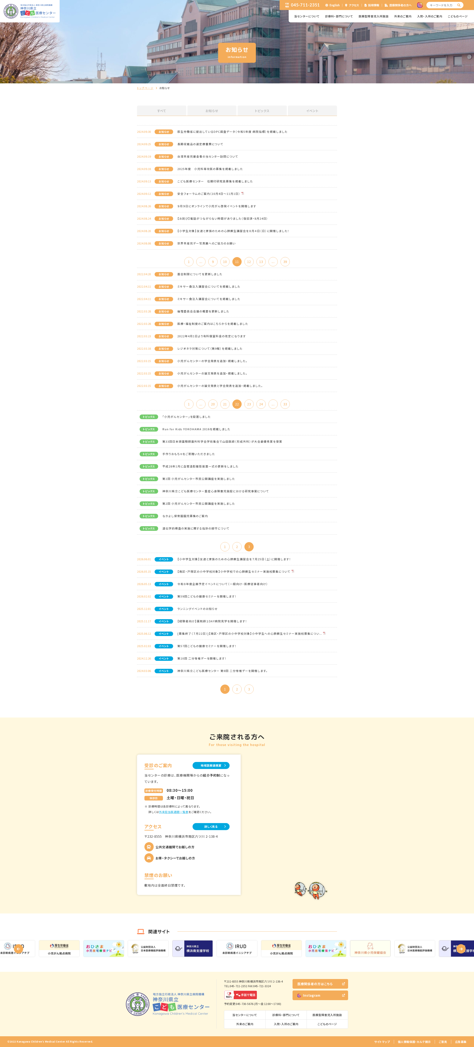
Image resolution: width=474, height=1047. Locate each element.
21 (225, 404)
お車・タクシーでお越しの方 (175, 858)
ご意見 (443, 1042)
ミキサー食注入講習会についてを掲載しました (208, 286)
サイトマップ (382, 1042)
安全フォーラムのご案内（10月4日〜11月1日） (208, 194)
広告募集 (461, 1042)
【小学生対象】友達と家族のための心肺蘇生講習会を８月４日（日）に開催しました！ (233, 231)
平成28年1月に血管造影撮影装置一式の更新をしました (200, 466)
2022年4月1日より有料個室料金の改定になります (211, 336)
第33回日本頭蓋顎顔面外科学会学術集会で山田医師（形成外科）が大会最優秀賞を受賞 (222, 441)
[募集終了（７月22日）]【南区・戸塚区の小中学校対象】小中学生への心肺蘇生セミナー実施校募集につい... (249, 633)
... (200, 261)
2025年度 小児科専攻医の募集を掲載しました (210, 169)
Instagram (312, 995)
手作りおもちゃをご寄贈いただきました (188, 454)
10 (225, 261)
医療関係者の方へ (400, 5)
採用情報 (373, 5)
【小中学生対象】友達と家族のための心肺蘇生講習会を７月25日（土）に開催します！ (234, 559)
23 (249, 404)
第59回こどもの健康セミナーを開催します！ (207, 596)
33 (285, 404)
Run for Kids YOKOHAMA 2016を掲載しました (196, 429)
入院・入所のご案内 (429, 16)
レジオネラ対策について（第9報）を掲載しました (210, 348)
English (335, 5)
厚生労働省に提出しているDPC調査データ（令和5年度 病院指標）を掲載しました (232, 132)
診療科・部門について (339, 16)
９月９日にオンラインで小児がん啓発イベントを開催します (216, 206)
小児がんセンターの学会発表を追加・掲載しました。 (212, 361)
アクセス (354, 5)
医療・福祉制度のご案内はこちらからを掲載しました (212, 324)
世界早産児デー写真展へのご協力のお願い (206, 243)
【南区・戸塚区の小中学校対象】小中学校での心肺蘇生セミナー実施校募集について (234, 571)
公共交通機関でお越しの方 (175, 847)
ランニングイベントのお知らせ (197, 609)
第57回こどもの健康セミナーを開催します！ (207, 646)
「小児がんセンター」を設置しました (186, 417)
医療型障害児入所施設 (374, 16)
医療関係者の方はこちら (315, 983)
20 (213, 404)
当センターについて (307, 16)
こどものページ (458, 16)
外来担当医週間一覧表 (173, 812)
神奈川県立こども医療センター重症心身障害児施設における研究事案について (215, 491)
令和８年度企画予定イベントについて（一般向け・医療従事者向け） (222, 584)
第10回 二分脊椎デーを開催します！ (202, 658)
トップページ (145, 88)
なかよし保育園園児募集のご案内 (185, 516)
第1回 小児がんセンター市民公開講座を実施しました (198, 479)
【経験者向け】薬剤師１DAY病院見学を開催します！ (212, 621)
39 (285, 261)
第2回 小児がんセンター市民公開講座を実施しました (198, 503)
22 (237, 404)
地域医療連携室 (211, 765)
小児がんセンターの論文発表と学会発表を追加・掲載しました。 (220, 386)
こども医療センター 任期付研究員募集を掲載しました (215, 181)
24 (261, 404)
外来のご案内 (403, 16)
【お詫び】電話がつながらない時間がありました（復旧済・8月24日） (222, 218)
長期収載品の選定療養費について (200, 144)
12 (249, 261)
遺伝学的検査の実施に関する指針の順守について (196, 528)
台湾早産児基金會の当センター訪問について (207, 156)
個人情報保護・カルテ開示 (414, 1042)
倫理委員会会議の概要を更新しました (203, 311)
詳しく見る (211, 826)
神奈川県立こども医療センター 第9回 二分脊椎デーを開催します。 (222, 671)
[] (459, 5)
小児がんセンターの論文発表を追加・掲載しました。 (212, 373)
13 (261, 261)
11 (237, 261)
